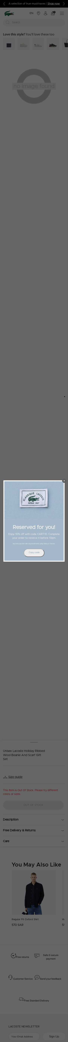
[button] (64, 481)
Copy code (34, 552)
